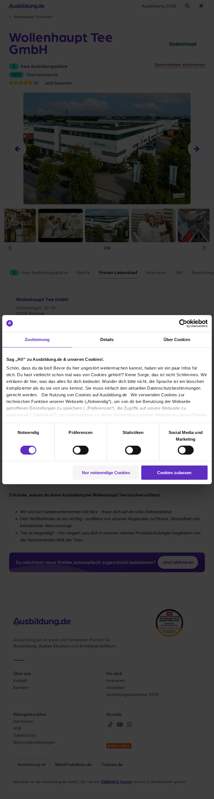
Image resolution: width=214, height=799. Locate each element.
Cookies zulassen (174, 472)
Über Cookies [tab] (177, 339)
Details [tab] (107, 339)
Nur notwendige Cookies (106, 472)
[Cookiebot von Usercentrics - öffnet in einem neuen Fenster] (183, 323)
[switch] (81, 450)
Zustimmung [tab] (37, 339)
